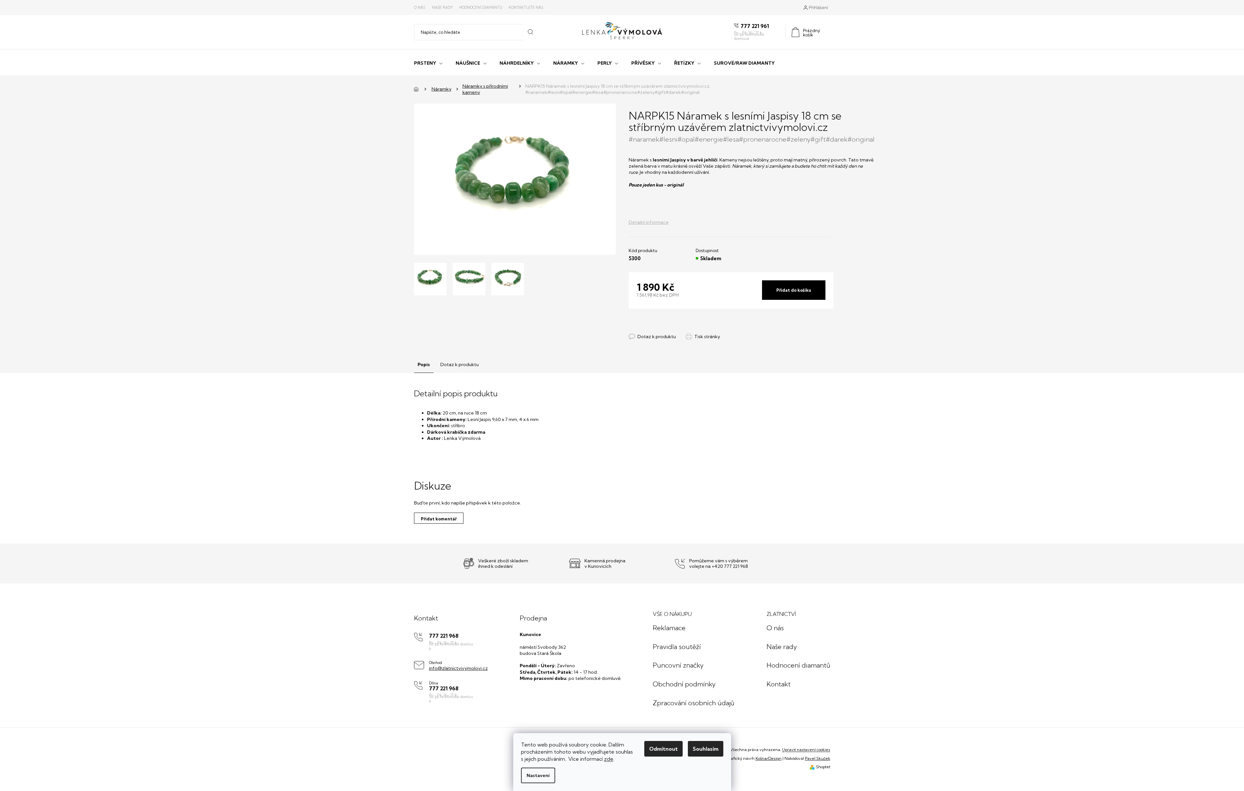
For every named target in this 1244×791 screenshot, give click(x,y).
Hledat (530, 32)
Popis (424, 364)
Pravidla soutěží (677, 647)
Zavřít (664, 330)
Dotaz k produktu (459, 364)
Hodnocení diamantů (480, 7)
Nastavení (538, 775)
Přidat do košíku (793, 290)
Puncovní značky (678, 665)
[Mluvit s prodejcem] (652, 337)
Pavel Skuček (817, 758)
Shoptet (823, 766)
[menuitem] (428, 62)
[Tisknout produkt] (703, 337)
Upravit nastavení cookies (806, 749)
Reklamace (669, 628)
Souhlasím (705, 749)
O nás (419, 7)
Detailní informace (649, 222)
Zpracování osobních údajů (693, 703)
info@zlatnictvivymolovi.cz (458, 668)
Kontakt (779, 684)
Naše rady (442, 7)
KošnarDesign (769, 758)
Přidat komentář (439, 518)
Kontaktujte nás (526, 7)
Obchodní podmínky (684, 684)
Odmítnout (663, 749)
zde (608, 759)
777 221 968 (444, 636)
